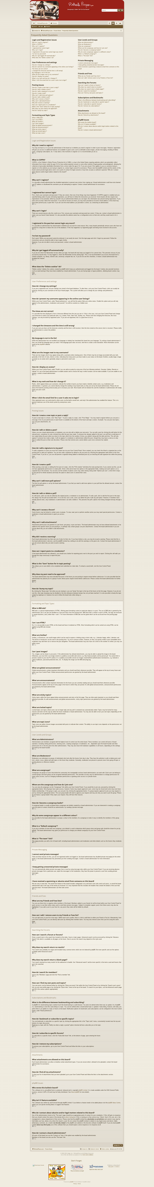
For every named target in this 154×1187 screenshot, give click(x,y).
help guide (110, 1166)
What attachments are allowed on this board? (91, 113)
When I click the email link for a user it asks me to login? (49, 80)
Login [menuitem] (117, 24)
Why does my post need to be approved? (44, 108)
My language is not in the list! (41, 72)
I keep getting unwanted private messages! (91, 65)
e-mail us (117, 1166)
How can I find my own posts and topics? (90, 93)
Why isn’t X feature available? (87, 124)
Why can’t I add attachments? (41, 101)
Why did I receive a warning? (41, 103)
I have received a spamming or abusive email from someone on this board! (98, 67)
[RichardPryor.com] (44, 10)
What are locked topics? (39, 131)
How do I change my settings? (41, 65)
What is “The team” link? (85, 55)
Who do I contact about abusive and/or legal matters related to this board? (98, 127)
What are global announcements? (42, 125)
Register (48, 26)
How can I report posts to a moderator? (44, 105)
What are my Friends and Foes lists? (89, 76)
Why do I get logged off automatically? (43, 55)
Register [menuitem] (120, 24)
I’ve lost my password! (39, 54)
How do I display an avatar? (40, 76)
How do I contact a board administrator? (90, 130)
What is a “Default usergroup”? (87, 54)
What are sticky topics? (39, 129)
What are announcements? (40, 127)
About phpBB (75, 1092)
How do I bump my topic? (40, 110)
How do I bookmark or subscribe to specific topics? (93, 102)
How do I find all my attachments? (88, 115)
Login (41, 26)
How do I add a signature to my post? (43, 91)
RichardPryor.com (42, 23)
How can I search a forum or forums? (89, 85)
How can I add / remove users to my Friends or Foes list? (95, 78)
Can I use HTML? (37, 119)
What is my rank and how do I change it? (44, 78)
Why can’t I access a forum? (41, 99)
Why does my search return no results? (90, 87)
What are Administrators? (85, 42)
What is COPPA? (37, 44)
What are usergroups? (84, 46)
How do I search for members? (87, 91)
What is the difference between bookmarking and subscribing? (97, 100)
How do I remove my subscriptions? (89, 106)
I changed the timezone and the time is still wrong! (47, 70)
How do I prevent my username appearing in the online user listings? (53, 67)
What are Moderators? (84, 44)
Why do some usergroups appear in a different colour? (94, 52)
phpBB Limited (82, 1090)
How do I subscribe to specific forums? (90, 104)
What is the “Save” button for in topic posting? (46, 106)
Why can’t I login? (37, 50)
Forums (55, 23)
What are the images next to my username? (45, 74)
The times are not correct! (40, 69)
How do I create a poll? (39, 93)
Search (35, 26)
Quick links (34, 24)
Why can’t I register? (38, 46)
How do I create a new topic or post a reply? (45, 87)
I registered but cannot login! (40, 48)
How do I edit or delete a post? (41, 89)
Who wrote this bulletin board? (87, 122)
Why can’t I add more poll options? (42, 95)
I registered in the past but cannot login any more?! (47, 52)
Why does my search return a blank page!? (91, 89)
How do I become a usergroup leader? (89, 50)
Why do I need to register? (40, 42)
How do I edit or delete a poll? (41, 97)
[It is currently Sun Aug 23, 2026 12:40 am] (121, 30)
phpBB (42, 344)
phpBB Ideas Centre (114, 1102)
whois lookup (69, 1117)
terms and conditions (88, 1154)
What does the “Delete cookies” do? (43, 57)
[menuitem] (109, 23)
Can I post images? (38, 123)
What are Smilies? (37, 121)
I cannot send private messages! (88, 63)
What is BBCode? (37, 117)
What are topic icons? (38, 133)
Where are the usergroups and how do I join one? (93, 48)
